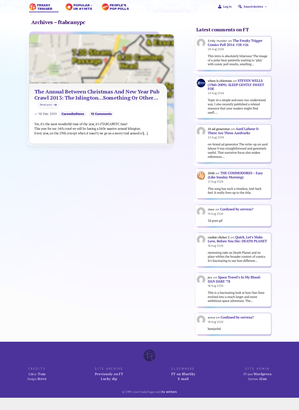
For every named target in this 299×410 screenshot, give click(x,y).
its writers (169, 392)
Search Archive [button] (253, 7)
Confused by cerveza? (236, 209)
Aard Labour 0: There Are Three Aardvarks (233, 131)
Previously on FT (109, 374)
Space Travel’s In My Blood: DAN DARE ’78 (234, 279)
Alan (263, 379)
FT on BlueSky (183, 374)
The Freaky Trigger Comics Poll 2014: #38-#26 (235, 42)
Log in (227, 7)
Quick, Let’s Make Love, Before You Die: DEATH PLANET (237, 239)
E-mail (183, 379)
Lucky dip (109, 379)
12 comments (101, 114)
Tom (42, 374)
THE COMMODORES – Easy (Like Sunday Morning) (235, 175)
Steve (42, 379)
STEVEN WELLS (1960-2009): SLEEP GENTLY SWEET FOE (236, 84)
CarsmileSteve (73, 114)
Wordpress (262, 374)
